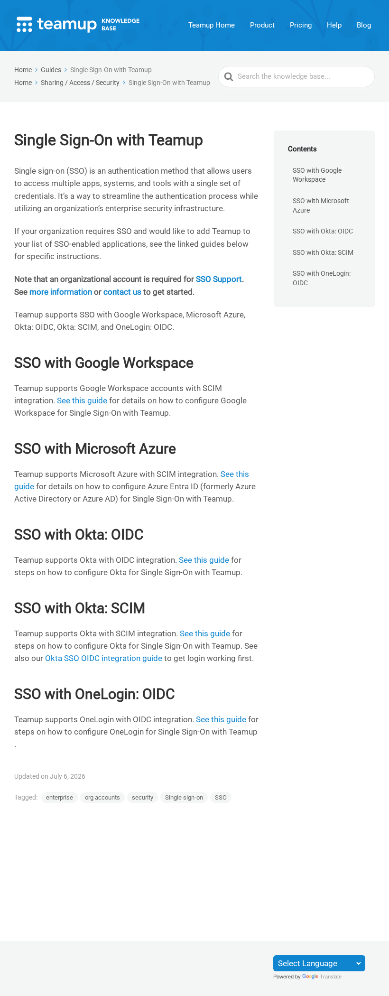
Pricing (301, 25)
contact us (122, 292)
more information (61, 292)
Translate (331, 976)
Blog (364, 25)
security (142, 797)
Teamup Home (211, 25)
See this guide (82, 400)
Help (334, 25)
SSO (221, 797)
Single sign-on (184, 797)
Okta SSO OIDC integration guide (103, 658)
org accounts (102, 797)
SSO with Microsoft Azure (321, 205)
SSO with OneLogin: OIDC (322, 278)
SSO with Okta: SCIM (323, 252)
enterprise (59, 797)
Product (262, 25)
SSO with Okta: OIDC (323, 231)
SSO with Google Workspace (317, 175)
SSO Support (219, 279)
